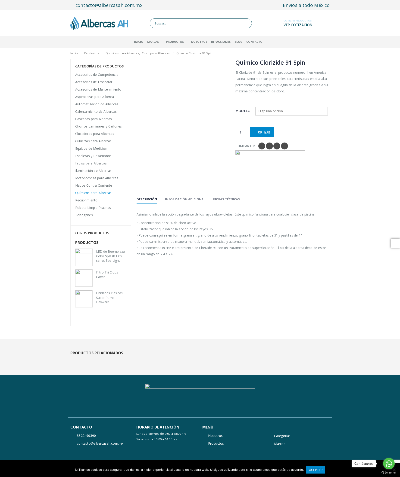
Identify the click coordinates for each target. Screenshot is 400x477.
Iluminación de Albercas (93, 170)
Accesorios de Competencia (96, 74)
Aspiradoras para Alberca (94, 96)
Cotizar (264, 132)
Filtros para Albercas (91, 163)
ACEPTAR (315, 470)
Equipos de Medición (91, 148)
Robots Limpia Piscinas (93, 207)
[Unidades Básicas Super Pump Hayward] (84, 298)
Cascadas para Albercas (93, 119)
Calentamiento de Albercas (96, 111)
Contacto (254, 42)
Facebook (261, 146)
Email (284, 146)
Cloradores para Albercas (94, 133)
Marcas (279, 443)
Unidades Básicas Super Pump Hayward (109, 297)
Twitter (269, 146)
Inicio (138, 42)
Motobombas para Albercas (96, 178)
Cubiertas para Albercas (93, 141)
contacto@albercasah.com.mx (108, 5)
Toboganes (84, 215)
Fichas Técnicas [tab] (226, 199)
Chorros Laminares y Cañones (98, 126)
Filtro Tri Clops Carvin (107, 274)
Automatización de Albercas (96, 104)
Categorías (282, 436)
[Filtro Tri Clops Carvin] (84, 278)
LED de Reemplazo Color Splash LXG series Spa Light (110, 256)
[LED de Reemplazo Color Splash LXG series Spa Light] (84, 257)
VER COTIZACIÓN (298, 25)
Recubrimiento (86, 200)
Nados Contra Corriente (93, 185)
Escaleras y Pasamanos (93, 156)
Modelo (242, 110)
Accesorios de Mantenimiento (98, 89)
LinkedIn (276, 146)
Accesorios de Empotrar (93, 82)
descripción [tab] (147, 199)
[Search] (247, 23)
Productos (175, 42)
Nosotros (199, 42)
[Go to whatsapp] (389, 463)
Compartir (245, 146)
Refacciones (221, 42)
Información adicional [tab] (185, 199)
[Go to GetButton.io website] (388, 472)
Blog (238, 42)
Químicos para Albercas (93, 193)
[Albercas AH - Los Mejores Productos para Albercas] (99, 23)
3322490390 (86, 435)
